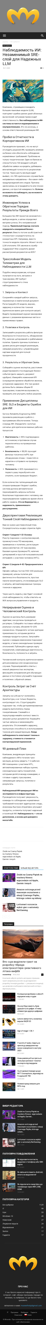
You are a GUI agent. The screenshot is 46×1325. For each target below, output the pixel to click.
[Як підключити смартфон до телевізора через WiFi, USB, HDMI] (9, 1187)
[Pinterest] (16, 73)
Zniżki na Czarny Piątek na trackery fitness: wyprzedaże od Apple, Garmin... (29, 1114)
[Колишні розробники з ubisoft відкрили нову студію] (9, 997)
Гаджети (34, 1312)
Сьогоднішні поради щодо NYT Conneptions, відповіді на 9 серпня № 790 (30, 1073)
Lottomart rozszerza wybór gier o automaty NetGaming (28, 907)
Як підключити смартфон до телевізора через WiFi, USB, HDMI (30, 1186)
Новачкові (18, 1315)
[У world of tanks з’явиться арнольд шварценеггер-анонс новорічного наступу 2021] (9, 1046)
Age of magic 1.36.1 (25, 1031)
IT (7, 1312)
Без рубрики (15, 42)
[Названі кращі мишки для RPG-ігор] (9, 1086)
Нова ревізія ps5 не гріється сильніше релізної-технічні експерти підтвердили (29, 1060)
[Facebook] (5, 73)
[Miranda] (23, 16)
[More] (28, 73)
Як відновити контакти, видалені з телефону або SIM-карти (30, 1161)
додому (5, 42)
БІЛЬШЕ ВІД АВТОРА (29, 868)
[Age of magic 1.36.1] (9, 1034)
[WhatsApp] (22, 73)
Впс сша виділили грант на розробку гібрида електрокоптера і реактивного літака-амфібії (22, 966)
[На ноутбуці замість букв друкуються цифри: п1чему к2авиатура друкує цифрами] (9, 1009)
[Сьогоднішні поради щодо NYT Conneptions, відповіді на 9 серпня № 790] (9, 1074)
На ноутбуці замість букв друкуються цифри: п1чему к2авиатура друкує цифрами (29, 1008)
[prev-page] (4, 916)
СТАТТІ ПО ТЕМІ (11, 868)
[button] (4, 35)
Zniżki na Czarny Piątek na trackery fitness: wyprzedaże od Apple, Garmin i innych (12, 855)
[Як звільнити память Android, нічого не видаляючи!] (9, 1175)
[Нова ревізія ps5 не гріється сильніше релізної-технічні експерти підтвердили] (9, 1061)
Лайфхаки (24, 1312)
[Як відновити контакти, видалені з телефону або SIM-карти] (9, 1162)
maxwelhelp (7, 974)
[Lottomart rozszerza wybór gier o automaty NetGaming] (9, 907)
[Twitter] (11, 73)
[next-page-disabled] (8, 916)
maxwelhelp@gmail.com (31, 1305)
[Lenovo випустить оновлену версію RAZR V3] (9, 1022)
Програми (14, 1312)
